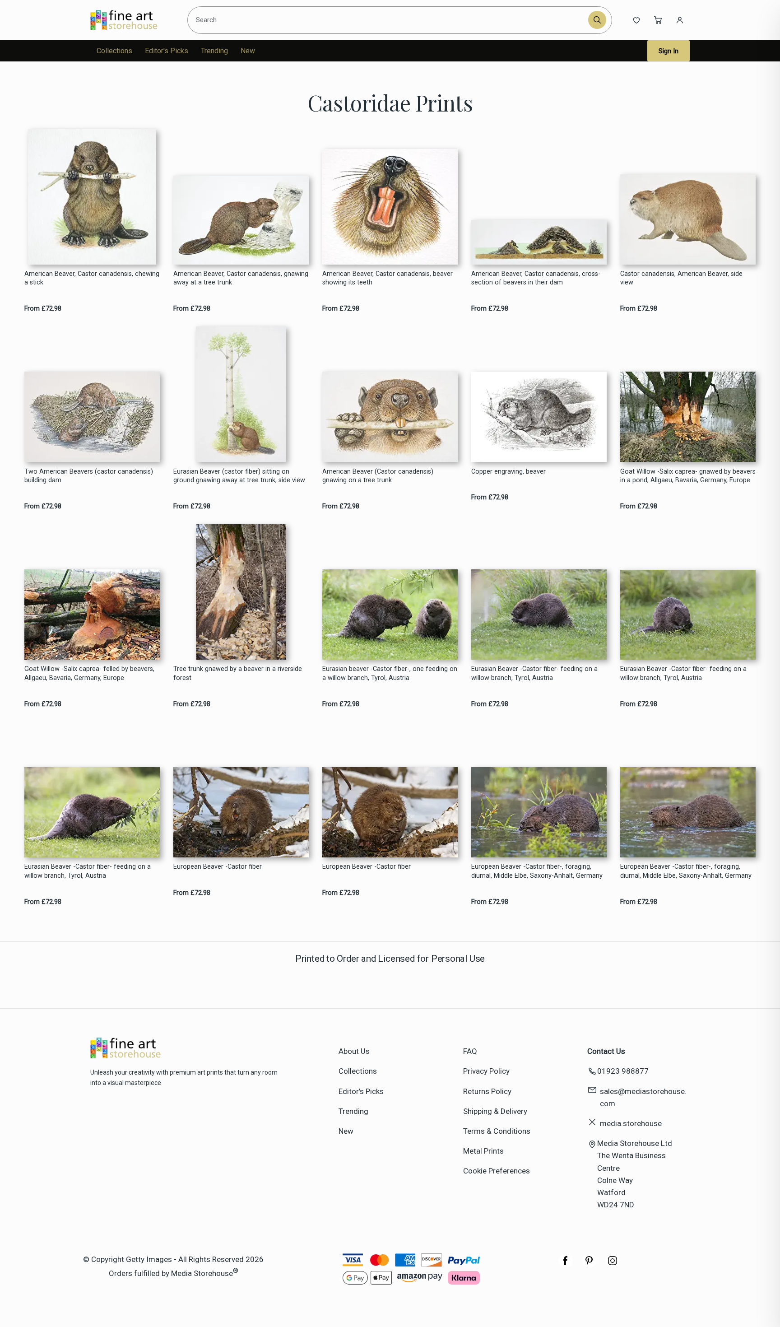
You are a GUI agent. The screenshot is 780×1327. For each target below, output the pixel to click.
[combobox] (389, 20)
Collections (114, 51)
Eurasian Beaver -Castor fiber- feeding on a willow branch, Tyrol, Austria (534, 673)
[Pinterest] (589, 1265)
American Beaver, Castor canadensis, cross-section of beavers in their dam (535, 278)
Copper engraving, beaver (508, 471)
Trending (214, 51)
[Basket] (658, 20)
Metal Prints (483, 1150)
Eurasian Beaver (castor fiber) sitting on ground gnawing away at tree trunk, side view (239, 476)
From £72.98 (42, 308)
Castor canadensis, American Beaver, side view (681, 278)
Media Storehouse (202, 1273)
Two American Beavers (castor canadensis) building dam (88, 476)
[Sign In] (680, 20)
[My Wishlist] (636, 20)
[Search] (597, 20)
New (248, 51)
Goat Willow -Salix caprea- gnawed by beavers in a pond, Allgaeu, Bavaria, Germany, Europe (688, 476)
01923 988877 (623, 1071)
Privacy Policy (486, 1071)
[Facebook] (565, 1265)
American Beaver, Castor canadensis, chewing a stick (91, 278)
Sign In (668, 51)
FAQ (470, 1051)
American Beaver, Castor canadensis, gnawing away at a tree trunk (240, 278)
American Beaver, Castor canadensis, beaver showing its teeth (387, 278)
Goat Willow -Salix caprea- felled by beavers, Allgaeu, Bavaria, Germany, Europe (89, 673)
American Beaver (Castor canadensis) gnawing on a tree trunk (377, 476)
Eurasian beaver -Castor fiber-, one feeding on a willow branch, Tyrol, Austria (389, 673)
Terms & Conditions (496, 1131)
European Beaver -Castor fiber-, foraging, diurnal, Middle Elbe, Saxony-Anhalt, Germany (537, 871)
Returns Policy (487, 1091)
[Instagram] (612, 1265)
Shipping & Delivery (495, 1111)
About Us (354, 1051)
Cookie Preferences (496, 1170)
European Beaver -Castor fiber (217, 867)
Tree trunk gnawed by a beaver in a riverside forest (237, 673)
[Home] (131, 20)
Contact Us (606, 1051)
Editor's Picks (166, 51)
